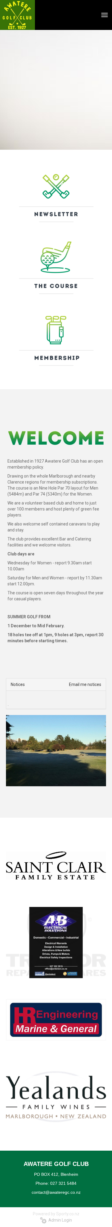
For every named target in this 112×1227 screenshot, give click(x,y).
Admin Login (59, 1220)
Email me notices (85, 684)
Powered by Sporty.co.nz (56, 1213)
